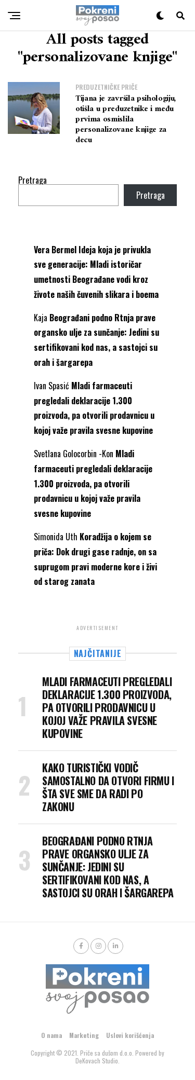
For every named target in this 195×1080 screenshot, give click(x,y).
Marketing (84, 1035)
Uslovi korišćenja (130, 1035)
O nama (51, 1035)
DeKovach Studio (96, 1060)
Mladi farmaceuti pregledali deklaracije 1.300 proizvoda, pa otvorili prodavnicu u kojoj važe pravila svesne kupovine (93, 483)
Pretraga (32, 180)
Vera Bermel (55, 249)
